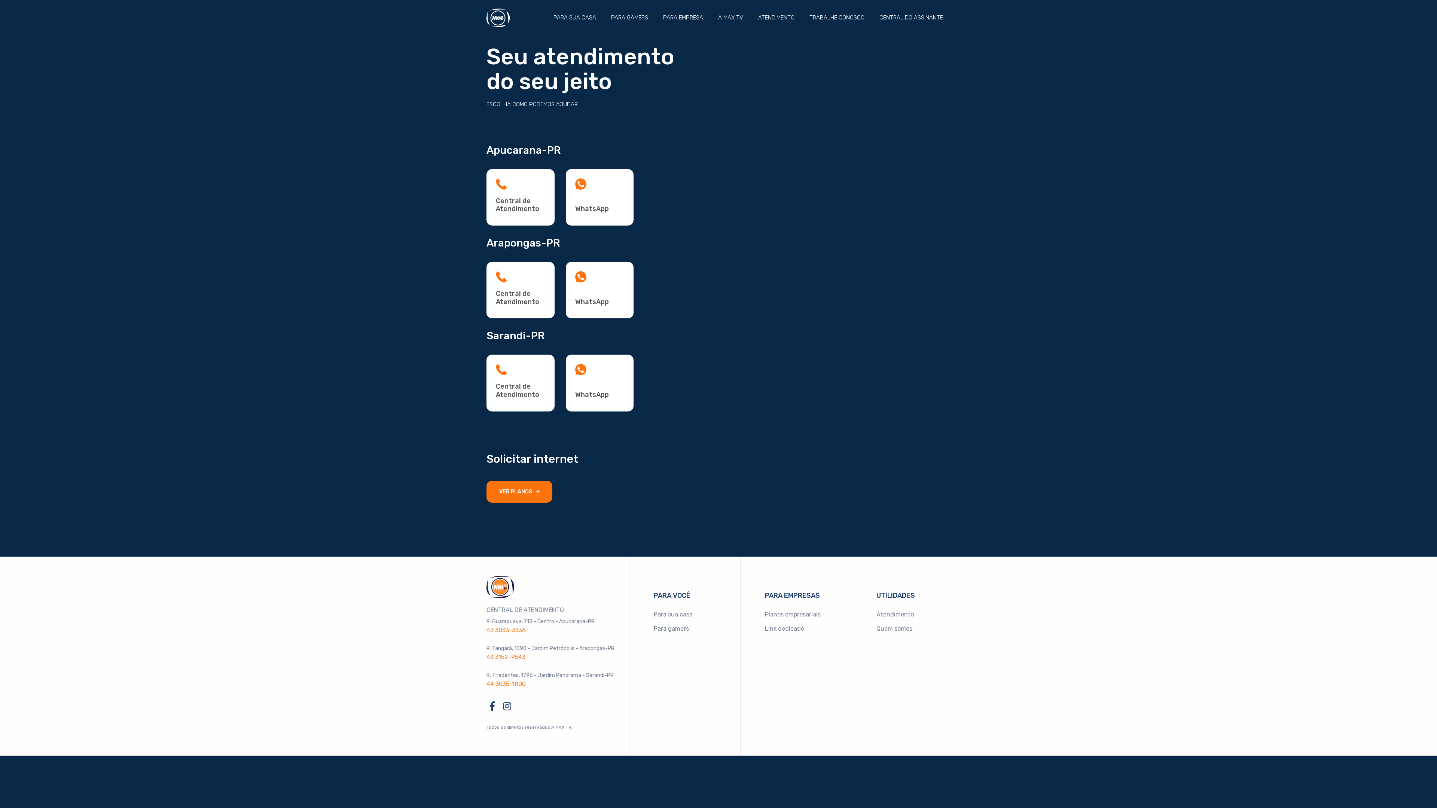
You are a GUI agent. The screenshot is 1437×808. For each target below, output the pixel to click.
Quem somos (894, 628)
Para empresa (683, 17)
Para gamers (629, 17)
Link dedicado (784, 628)
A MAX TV (730, 17)
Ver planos (515, 492)
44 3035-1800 (506, 684)
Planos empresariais (793, 614)
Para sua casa (574, 17)
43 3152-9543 (505, 657)
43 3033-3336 (506, 630)
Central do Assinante (911, 17)
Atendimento (776, 17)
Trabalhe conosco (836, 17)
